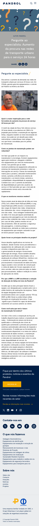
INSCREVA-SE (12, 384)
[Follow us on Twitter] (5, 426)
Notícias (6, 482)
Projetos (6, 486)
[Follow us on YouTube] (19, 426)
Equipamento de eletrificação (13, 441)
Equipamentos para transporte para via (16, 464)
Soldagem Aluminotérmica (12, 439)
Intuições (6, 480)
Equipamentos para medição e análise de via (18, 459)
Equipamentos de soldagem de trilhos (16, 452)
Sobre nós (6, 475)
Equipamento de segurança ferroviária (16, 461)
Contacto (6, 477)
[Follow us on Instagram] (34, 426)
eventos (5, 484)
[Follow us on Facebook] (26, 426)
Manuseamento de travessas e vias (15, 448)
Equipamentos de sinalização (13, 455)
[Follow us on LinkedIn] (12, 426)
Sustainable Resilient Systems (13, 457)
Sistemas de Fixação (10, 450)
